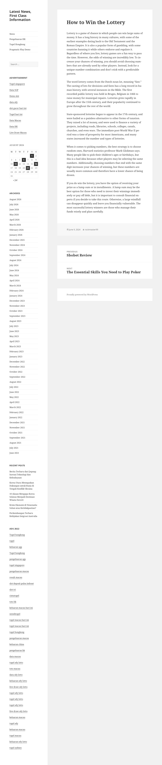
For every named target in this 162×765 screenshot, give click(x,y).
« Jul (15, 180)
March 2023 (15, 346)
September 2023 (17, 316)
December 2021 (17, 422)
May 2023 (14, 336)
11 (16, 164)
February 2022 (16, 412)
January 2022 (15, 417)
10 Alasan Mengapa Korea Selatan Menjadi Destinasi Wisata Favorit (22, 496)
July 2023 (13, 326)
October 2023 (15, 311)
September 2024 (17, 255)
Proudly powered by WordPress (82, 294)
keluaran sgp (15, 547)
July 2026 (13, 204)
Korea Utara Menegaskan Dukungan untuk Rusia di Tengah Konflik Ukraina (21, 485)
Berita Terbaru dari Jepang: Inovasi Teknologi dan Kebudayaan (22, 474)
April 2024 (14, 280)
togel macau (15, 735)
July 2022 (13, 387)
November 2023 (17, 305)
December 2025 (17, 240)
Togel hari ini (15, 114)
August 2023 (15, 321)
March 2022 (15, 407)
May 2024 (14, 275)
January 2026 (15, 234)
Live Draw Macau (18, 132)
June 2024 (14, 270)
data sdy (13, 102)
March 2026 (15, 224)
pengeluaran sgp (17, 559)
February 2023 (16, 351)
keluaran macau (17, 729)
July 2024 (13, 265)
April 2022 (14, 402)
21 (28, 168)
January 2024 (15, 295)
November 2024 (17, 245)
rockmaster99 (91, 229)
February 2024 (16, 290)
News (12, 34)
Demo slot (14, 96)
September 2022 (17, 376)
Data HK (13, 126)
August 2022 (15, 382)
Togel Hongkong (17, 44)
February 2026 (16, 229)
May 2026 (14, 214)
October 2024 (15, 250)
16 (36, 164)
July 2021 (13, 447)
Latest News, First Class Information (20, 15)
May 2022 (14, 397)
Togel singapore (17, 84)
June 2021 (14, 453)
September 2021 (17, 437)
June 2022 (14, 392)
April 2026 (14, 219)
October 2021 (15, 432)
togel (11, 540)
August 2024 (15, 260)
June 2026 (14, 209)
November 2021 (17, 427)
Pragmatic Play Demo (19, 49)
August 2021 (15, 442)
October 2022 (15, 371)
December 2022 (17, 361)
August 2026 (15, 199)
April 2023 (14, 341)
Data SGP (13, 90)
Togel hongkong (17, 534)
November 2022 (17, 366)
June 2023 (14, 331)
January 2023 (15, 356)
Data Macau (15, 120)
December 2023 (17, 300)
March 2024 (15, 285)
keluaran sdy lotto (18, 741)
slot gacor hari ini (17, 108)
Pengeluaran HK (17, 39)
